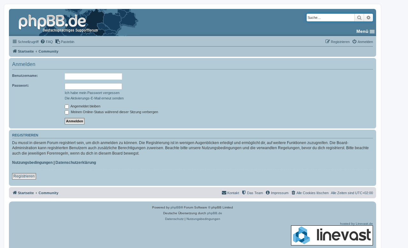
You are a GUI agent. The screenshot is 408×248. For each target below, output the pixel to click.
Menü (362, 31)
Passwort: (20, 85)
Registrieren (24, 176)
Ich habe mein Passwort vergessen (92, 93)
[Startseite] (59, 22)
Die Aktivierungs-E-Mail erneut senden (94, 98)
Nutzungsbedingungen (32, 162)
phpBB (176, 207)
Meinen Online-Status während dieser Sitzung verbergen (114, 112)
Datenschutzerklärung (75, 162)
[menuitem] (46, 42)
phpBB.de (214, 213)
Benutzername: (25, 75)
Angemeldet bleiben (85, 106)
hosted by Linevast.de (356, 223)
